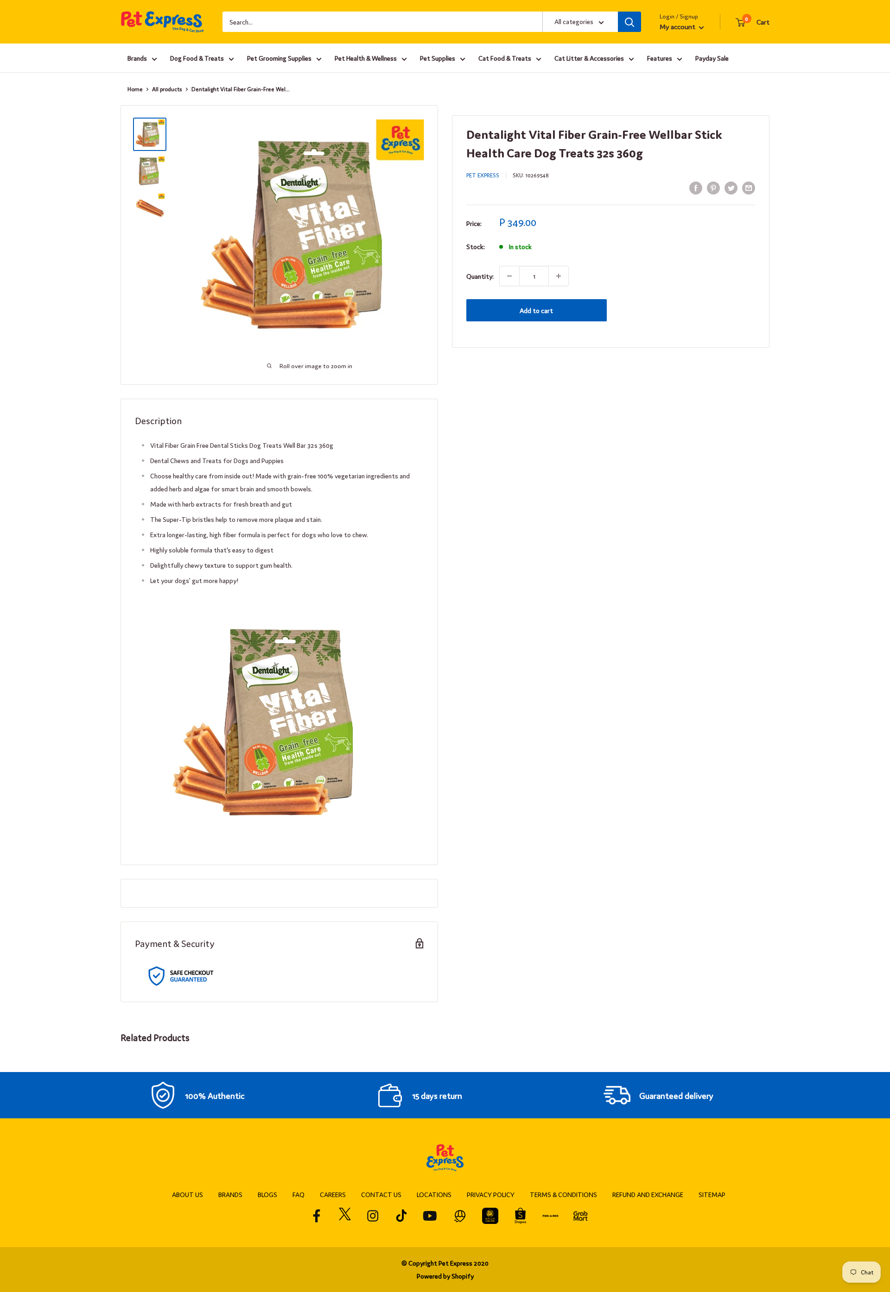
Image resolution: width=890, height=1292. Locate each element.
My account (678, 26)
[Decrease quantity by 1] (509, 276)
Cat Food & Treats (504, 58)
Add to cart (536, 310)
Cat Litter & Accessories (589, 58)
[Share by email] (748, 187)
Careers (333, 1194)
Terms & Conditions (563, 1194)
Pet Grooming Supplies (279, 58)
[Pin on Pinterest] (713, 187)
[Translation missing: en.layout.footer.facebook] (317, 1216)
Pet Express (482, 175)
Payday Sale (712, 58)
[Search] (629, 22)
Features (659, 58)
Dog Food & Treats (197, 58)
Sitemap (712, 1194)
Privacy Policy (491, 1194)
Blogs (267, 1194)
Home (135, 89)
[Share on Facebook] (695, 187)
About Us (187, 1194)
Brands (137, 58)
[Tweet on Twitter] (731, 187)
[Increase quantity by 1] (558, 276)
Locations (434, 1194)
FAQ (298, 1194)
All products (167, 89)
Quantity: (480, 276)
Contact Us (381, 1194)
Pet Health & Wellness (366, 58)
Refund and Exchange (647, 1194)
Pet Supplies (437, 58)
